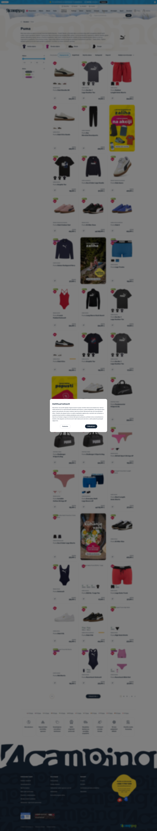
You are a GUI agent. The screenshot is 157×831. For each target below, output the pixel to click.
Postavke (65, 426)
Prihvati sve (91, 426)
